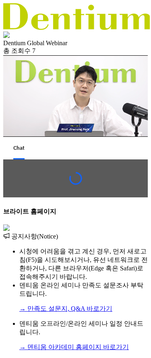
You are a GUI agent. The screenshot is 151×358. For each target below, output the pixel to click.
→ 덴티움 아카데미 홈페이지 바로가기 (74, 346)
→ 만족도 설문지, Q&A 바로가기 (65, 308)
